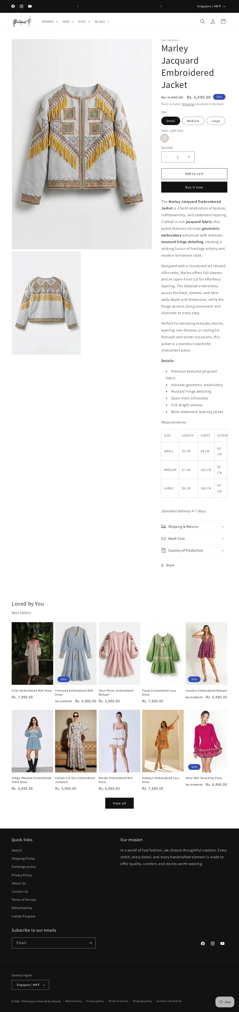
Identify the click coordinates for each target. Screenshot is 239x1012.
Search (17, 850)
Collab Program (23, 916)
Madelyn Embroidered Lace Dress (160, 780)
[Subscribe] (90, 942)
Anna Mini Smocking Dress (204, 778)
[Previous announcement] (78, 6)
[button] (49, 21)
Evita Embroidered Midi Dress (32, 691)
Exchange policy (24, 867)
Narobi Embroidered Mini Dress (116, 780)
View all (119, 803)
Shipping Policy (23, 858)
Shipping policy (142, 1001)
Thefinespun (28, 1001)
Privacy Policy (22, 875)
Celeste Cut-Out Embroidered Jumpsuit (75, 780)
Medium (193, 121)
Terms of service (118, 1001)
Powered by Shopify (49, 1001)
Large (215, 121)
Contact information (169, 1001)
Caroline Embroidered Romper (206, 691)
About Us (19, 883)
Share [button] (170, 565)
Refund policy (22, 908)
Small (170, 121)
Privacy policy (95, 1001)
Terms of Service (24, 899)
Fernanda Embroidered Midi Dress (74, 692)
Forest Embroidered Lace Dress (159, 692)
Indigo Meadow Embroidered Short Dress (31, 780)
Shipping (188, 104)
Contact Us (20, 891)
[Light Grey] (164, 138)
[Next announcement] (161, 6)
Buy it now (194, 187)
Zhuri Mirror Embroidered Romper (116, 692)
